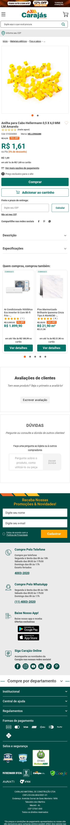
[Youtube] (33, 666)
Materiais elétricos (18, 41)
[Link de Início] (5, 41)
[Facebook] (18, 666)
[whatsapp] (49, 221)
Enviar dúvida (52, 462)
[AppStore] (28, 637)
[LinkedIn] (41, 666)
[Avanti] (8, 782)
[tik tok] (49, 666)
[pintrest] (56, 666)
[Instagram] (25, 666)
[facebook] (38, 221)
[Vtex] (25, 782)
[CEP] (25, 205)
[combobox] (34, 24)
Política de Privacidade (17, 535)
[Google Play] (28, 629)
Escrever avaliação (35, 400)
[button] (25, 357)
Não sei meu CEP (9, 214)
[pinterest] (44, 221)
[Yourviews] (23, 758)
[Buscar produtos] (63, 24)
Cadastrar (54, 534)
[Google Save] (58, 773)
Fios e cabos (35, 41)
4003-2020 (22, 573)
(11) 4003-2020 (25, 601)
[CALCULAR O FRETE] (60, 208)
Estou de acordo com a (17, 533)
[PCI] (8, 758)
